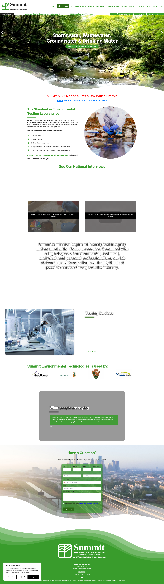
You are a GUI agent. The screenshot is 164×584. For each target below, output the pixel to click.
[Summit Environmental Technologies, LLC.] (82, 547)
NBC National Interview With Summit (82, 96)
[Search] (161, 6)
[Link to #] (133, 14)
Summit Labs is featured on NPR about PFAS (82, 100)
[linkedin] (82, 579)
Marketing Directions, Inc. (118, 582)
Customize (11, 577)
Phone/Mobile (66, 481)
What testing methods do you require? (82, 46)
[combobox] (64, 484)
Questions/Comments (68, 494)
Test (64, 469)
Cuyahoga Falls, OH (125, 14)
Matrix (84, 469)
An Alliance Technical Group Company (86, 582)
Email (64, 487)
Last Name (85, 475)
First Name (66, 475)
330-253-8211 (139, 14)
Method (75, 469)
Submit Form (68, 511)
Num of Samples (97, 469)
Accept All (33, 577)
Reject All (22, 577)
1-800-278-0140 (153, 14)
